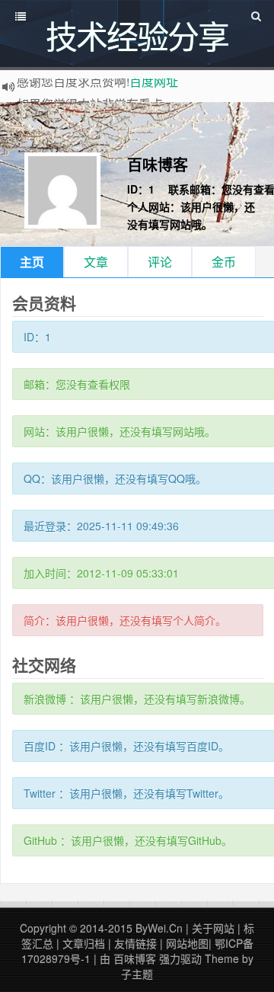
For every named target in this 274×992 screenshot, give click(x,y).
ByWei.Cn (159, 928)
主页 (32, 261)
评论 (160, 261)
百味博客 (157, 164)
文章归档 (83, 943)
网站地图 (187, 943)
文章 (96, 261)
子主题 (137, 973)
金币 (224, 261)
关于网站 (213, 928)
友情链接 (135, 943)
